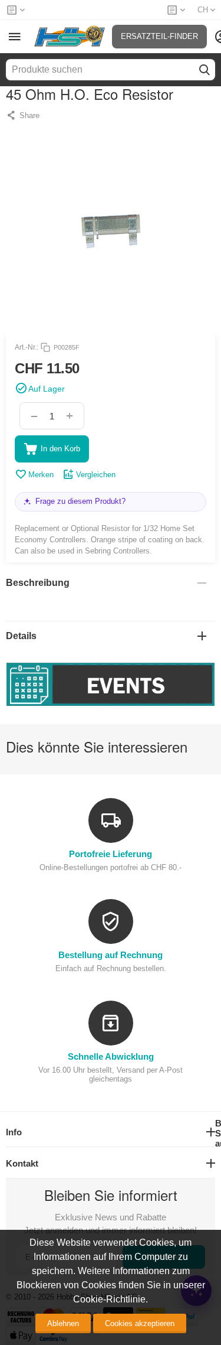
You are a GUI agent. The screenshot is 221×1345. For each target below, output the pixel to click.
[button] (22, 115)
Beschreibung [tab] (38, 583)
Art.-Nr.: (26, 347)
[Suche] (204, 69)
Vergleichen (96, 474)
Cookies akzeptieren (139, 1323)
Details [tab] (21, 636)
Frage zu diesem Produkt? (80, 501)
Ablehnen (63, 1323)
